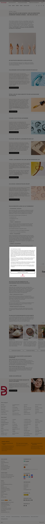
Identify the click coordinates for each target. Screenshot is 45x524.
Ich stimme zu (22, 270)
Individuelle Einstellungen (23, 272)
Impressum (13, 266)
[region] (22, 262)
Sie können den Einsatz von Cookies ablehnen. (23, 263)
